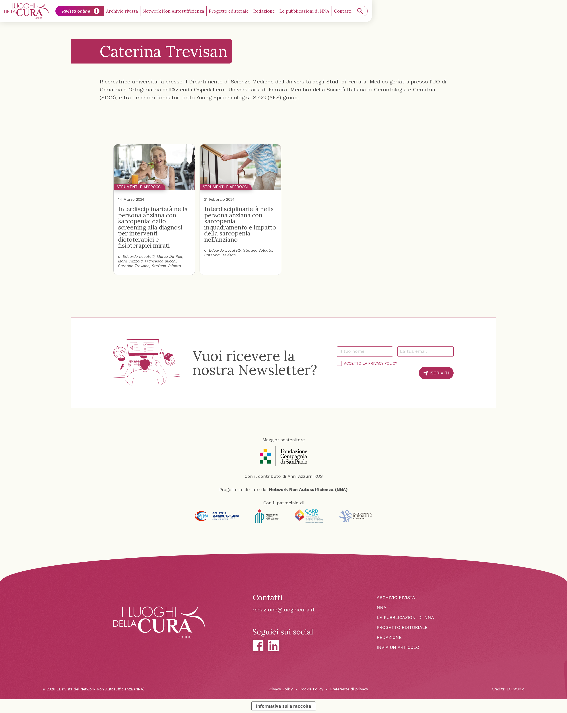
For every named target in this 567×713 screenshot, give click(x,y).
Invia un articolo (398, 647)
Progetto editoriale (229, 11)
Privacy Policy (382, 363)
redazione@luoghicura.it (283, 610)
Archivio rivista (122, 11)
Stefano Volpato (166, 266)
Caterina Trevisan (134, 266)
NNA (381, 607)
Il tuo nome (354, 351)
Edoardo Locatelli (139, 256)
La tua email (415, 351)
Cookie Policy (311, 689)
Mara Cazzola (130, 261)
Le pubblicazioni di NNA (304, 11)
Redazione (264, 11)
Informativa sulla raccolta (283, 706)
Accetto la (370, 363)
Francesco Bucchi (160, 261)
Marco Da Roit (170, 256)
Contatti (342, 11)
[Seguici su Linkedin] (273, 645)
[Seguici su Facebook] (258, 645)
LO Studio (515, 689)
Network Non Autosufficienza (173, 11)
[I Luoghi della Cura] (26, 11)
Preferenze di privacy (349, 689)
